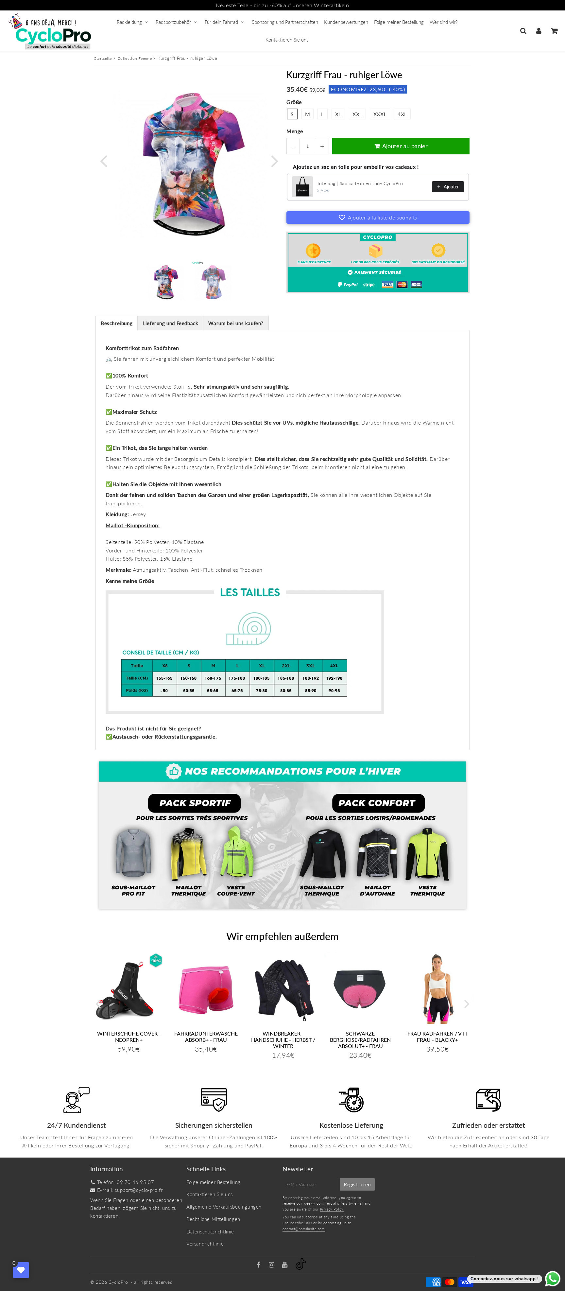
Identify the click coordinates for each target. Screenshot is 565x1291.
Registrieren (357, 1184)
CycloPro (118, 1282)
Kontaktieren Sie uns (286, 40)
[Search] (523, 31)
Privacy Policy (332, 1209)
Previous (103, 160)
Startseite (103, 58)
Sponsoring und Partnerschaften (285, 22)
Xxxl (379, 114)
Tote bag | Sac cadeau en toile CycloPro (360, 183)
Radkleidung (129, 22)
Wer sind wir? (443, 22)
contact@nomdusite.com (303, 1229)
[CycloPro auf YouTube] (285, 1265)
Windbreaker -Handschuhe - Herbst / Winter (283, 1039)
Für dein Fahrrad (221, 22)
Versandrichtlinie (205, 1244)
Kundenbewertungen (346, 22)
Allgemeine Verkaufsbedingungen (224, 1207)
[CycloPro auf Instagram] (272, 1265)
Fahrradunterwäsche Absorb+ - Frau (206, 1036)
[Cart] (554, 31)
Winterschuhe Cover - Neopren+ (129, 1036)
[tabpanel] (165, 282)
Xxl (357, 114)
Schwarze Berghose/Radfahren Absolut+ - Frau (360, 1039)
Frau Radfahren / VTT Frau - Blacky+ (437, 1036)
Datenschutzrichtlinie (210, 1231)
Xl (338, 114)
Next (274, 160)
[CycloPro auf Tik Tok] (300, 1268)
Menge (294, 131)
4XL (402, 114)
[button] (378, 217)
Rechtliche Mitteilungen (213, 1219)
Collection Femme (135, 58)
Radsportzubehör (173, 22)
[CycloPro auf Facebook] (259, 1265)
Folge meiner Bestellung (399, 22)
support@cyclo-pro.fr (139, 1190)
